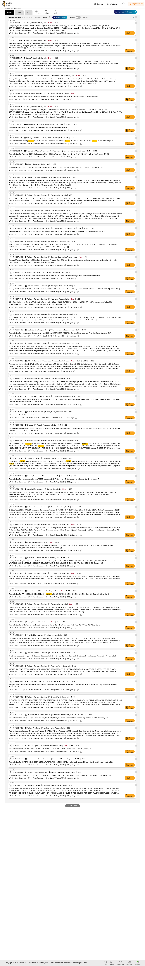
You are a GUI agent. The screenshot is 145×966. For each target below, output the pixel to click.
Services (99, 4)
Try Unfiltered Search (60, 17)
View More (72, 806)
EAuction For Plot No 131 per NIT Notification (24, 415)
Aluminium (30, 558)
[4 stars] (29, 17)
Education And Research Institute (37, 76)
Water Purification (33, 361)
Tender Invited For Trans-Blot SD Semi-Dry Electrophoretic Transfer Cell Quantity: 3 (38, 127)
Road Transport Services (35, 272)
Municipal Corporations (35, 412)
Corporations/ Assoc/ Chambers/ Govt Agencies (43, 151)
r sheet (44, 17)
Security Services (32, 138)
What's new (114, 4)
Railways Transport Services (37, 177)
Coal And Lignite (32, 746)
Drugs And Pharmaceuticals (36, 93)
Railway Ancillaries (33, 210)
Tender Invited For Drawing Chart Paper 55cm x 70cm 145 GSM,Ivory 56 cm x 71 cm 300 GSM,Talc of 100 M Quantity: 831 (61, 141)
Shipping (30, 425)
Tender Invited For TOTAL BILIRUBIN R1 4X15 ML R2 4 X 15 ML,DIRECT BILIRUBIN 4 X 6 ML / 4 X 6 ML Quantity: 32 (50, 749)
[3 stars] (27, 17)
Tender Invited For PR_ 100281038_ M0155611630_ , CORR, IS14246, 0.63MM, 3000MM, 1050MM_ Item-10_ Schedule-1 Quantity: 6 (59, 594)
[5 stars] (31, 17)
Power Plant (30, 124)
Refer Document (20, 33)
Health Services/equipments (37, 330)
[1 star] (23, 17)
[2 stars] (25, 17)
